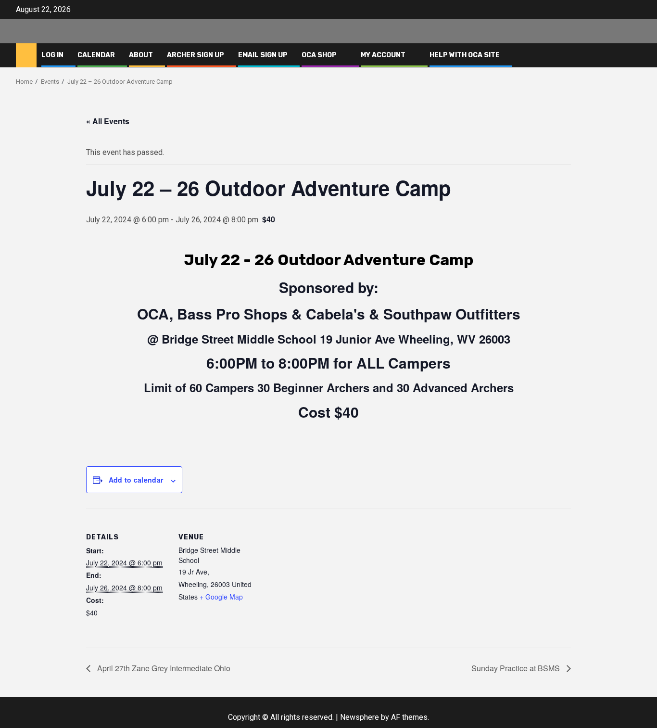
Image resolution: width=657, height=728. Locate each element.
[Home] (26, 55)
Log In (52, 55)
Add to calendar (136, 480)
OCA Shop (319, 55)
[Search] (634, 55)
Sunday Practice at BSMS (516, 668)
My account (383, 55)
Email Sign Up (263, 55)
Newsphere (359, 717)
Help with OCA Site (465, 55)
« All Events (107, 121)
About (141, 55)
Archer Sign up (195, 55)
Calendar (96, 55)
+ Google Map (221, 596)
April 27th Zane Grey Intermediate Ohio (162, 668)
